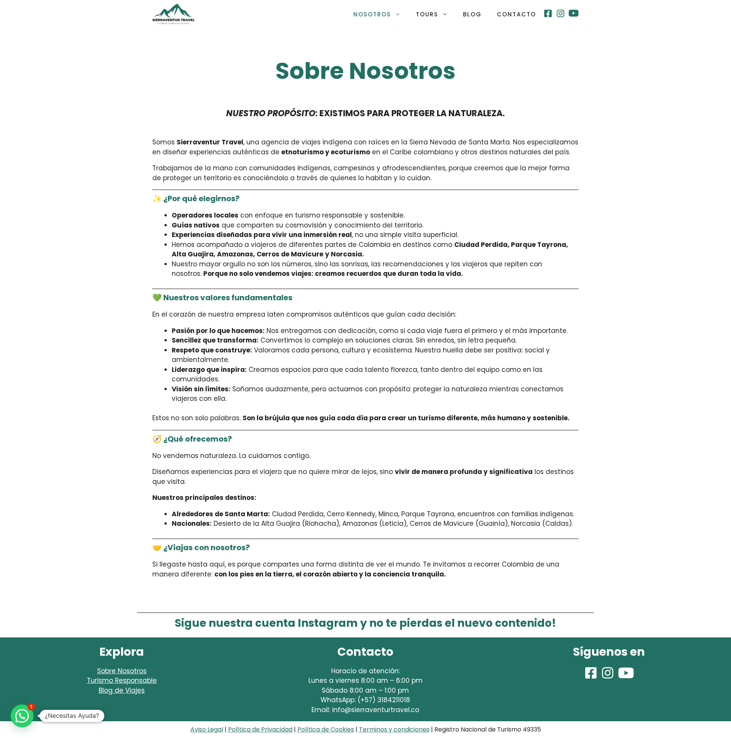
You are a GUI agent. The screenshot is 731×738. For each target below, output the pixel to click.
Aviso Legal (206, 729)
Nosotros (372, 14)
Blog (472, 14)
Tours (427, 14)
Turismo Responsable (122, 680)
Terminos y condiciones (394, 729)
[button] (22, 715)
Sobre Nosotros (122, 671)
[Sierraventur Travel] (173, 14)
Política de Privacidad (260, 729)
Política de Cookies (325, 729)
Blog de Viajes (122, 690)
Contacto (516, 14)
